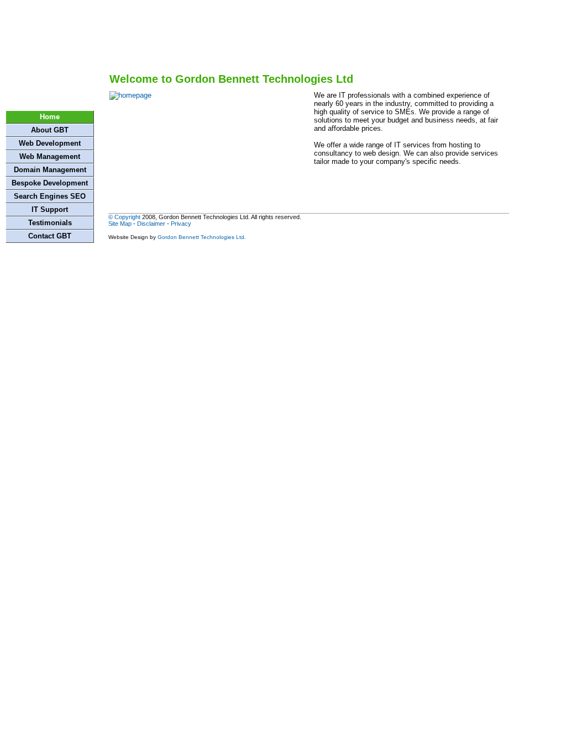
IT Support (50, 209)
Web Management (49, 156)
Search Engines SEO (50, 196)
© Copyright (124, 217)
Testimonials (50, 223)
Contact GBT (49, 236)
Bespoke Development (50, 183)
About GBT (50, 130)
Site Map (120, 223)
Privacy (181, 223)
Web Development (50, 143)
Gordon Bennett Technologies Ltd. (202, 237)
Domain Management (50, 170)
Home (50, 117)
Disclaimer (151, 223)
